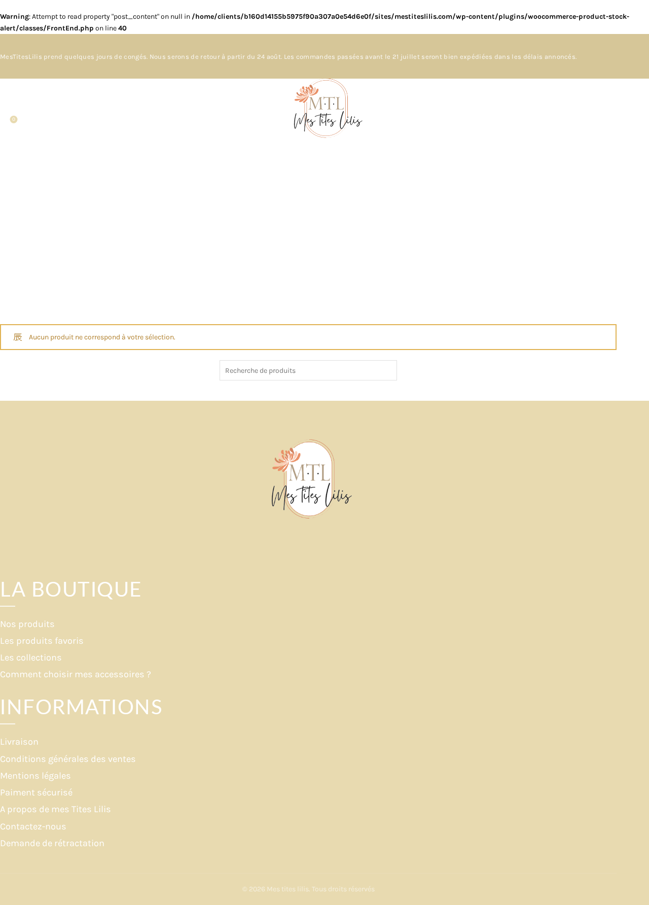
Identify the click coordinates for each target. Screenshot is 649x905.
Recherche (387, 370)
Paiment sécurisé (36, 792)
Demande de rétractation (52, 843)
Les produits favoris (42, 640)
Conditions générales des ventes (68, 758)
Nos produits (27, 624)
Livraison (19, 741)
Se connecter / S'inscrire (609, 116)
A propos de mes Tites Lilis (55, 809)
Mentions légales (35, 775)
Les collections (31, 657)
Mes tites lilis (288, 889)
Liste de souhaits (13, 119)
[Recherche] (8, 109)
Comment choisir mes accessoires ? (75, 674)
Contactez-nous (33, 826)
